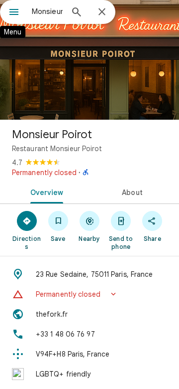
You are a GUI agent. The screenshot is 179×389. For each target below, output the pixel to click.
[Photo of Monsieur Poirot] (89, 60)
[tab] (45, 191)
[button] (89, 294)
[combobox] (47, 11)
